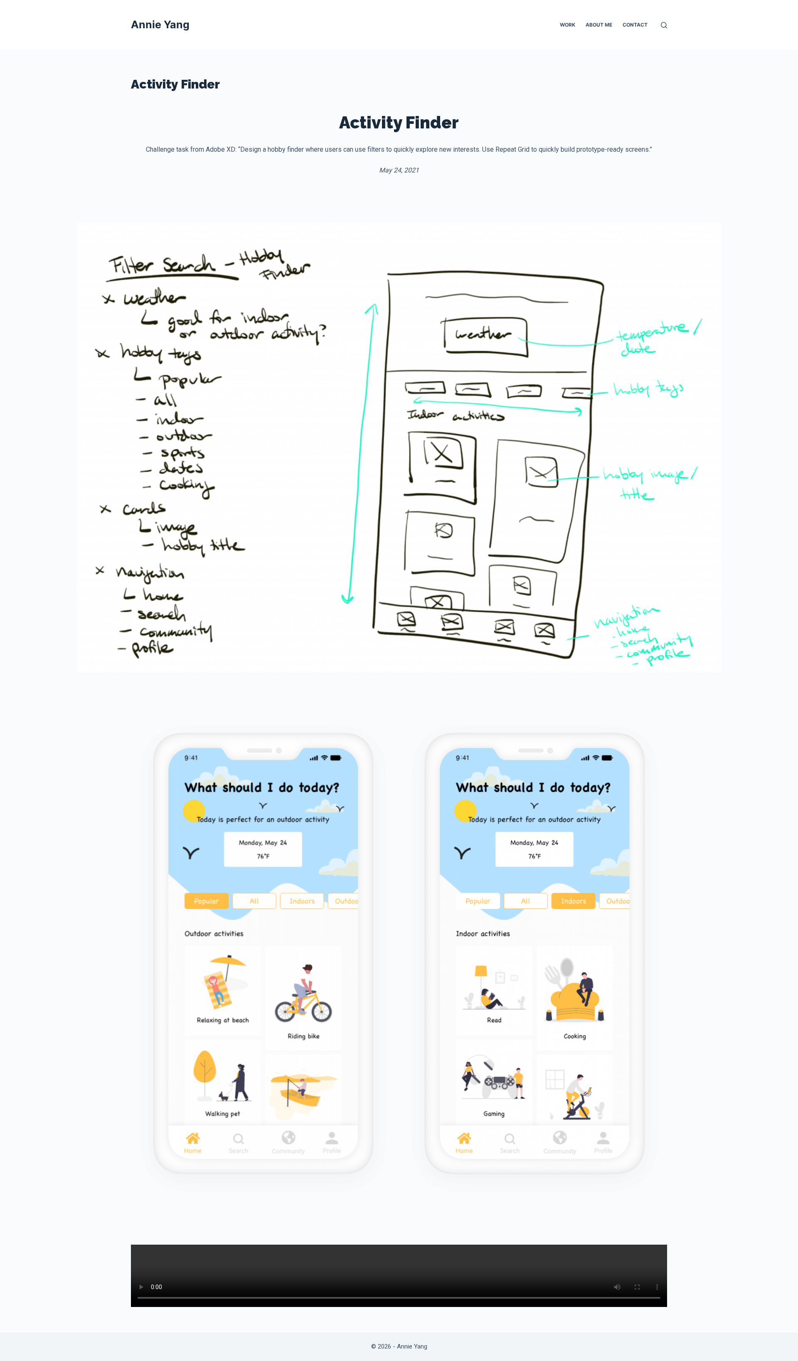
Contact (635, 25)
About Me (599, 25)
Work (567, 25)
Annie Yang (160, 24)
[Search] (664, 25)
